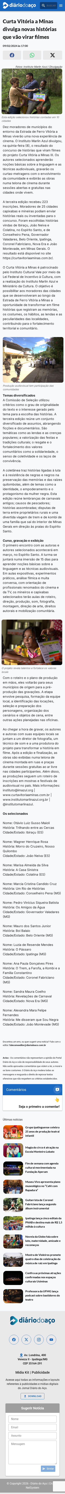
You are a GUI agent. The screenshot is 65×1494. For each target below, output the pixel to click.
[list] (32, 1103)
